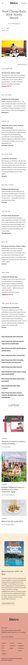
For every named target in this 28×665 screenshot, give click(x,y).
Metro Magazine (16, 23)
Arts (3, 648)
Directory (23, 3)
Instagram (21, 645)
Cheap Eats (5, 30)
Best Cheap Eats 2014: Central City (13, 355)
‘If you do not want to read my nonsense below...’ (13, 442)
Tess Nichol (6, 447)
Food (3, 645)
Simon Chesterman (8, 495)
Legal (11, 648)
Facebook (20, 648)
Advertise (12, 645)
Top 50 (3, 650)
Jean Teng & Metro (8, 524)
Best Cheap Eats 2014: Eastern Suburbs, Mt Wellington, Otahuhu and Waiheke (13, 395)
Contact (12, 643)
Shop (3, 654)
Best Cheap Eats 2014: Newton (12, 367)
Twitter (20, 650)
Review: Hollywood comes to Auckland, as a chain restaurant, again (13, 489)
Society (4, 643)
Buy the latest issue (8, 603)
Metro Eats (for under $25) (12, 521)
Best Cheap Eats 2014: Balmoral (12, 336)
